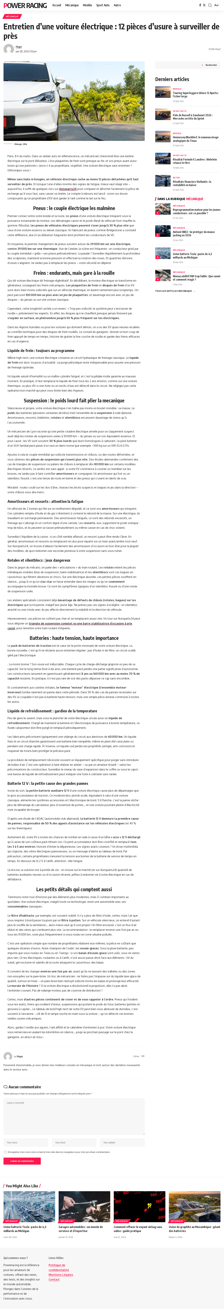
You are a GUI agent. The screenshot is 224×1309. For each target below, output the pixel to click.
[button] (210, 5)
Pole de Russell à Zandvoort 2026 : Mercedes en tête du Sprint (192, 116)
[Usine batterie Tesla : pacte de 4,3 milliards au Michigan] (29, 1206)
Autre (176, 177)
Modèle (177, 89)
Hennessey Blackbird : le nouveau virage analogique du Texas (196, 138)
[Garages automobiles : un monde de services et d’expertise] (84, 1206)
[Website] (143, 1056)
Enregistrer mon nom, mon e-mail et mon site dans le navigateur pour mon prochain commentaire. (59, 1152)
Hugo (19, 46)
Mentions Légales (61, 1274)
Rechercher (211, 65)
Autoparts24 (68, 189)
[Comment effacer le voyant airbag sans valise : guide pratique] (139, 1206)
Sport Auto (180, 111)
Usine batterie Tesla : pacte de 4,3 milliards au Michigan (192, 255)
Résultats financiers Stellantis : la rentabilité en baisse (192, 183)
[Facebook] (200, 5)
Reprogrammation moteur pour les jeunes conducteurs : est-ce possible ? (196, 211)
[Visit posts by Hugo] (9, 49)
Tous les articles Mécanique (175, 290)
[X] (204, 5)
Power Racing (25, 5)
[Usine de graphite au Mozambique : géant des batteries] (194, 1206)
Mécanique (12, 16)
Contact (54, 1279)
